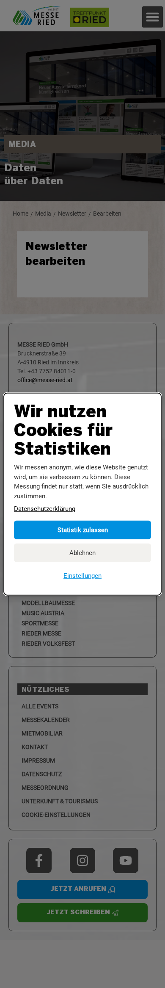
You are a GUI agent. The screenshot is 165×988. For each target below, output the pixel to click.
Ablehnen (82, 552)
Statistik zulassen (83, 529)
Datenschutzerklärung (44, 509)
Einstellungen (82, 575)
